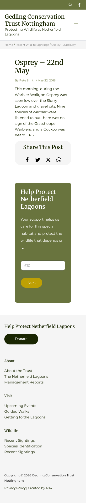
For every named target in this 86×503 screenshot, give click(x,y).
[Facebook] (79, 5)
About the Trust (18, 371)
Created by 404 (40, 488)
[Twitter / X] (48, 159)
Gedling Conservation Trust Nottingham (35, 20)
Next (31, 282)
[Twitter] (37, 159)
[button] (70, 5)
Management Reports (23, 382)
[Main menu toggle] (76, 25)
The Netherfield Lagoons (26, 376)
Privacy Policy (15, 488)
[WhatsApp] (58, 159)
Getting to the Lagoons (24, 417)
